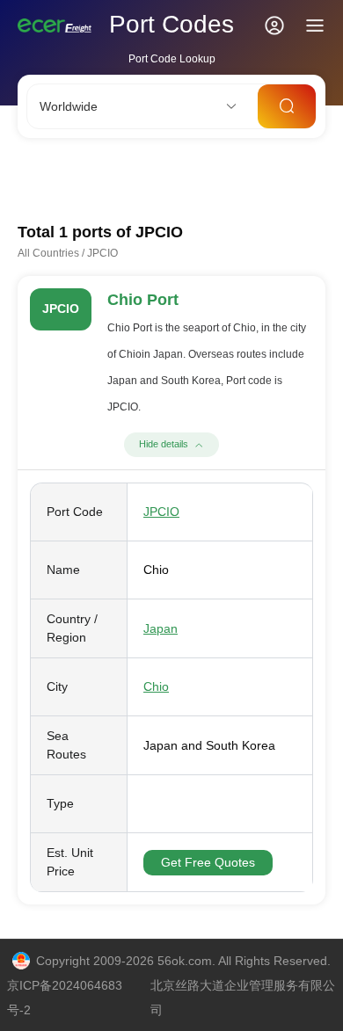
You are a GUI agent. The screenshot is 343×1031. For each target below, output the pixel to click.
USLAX (217, 178)
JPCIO (161, 512)
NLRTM (280, 178)
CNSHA (38, 178)
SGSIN (97, 178)
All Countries (48, 253)
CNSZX (156, 178)
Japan (160, 628)
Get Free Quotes (208, 862)
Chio (156, 686)
